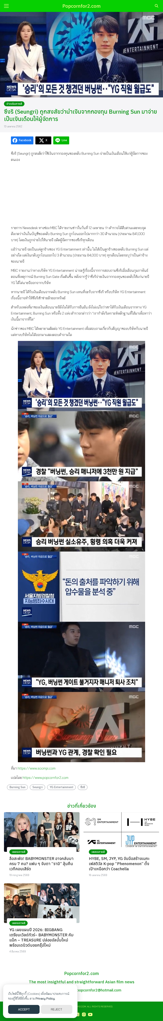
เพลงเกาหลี (18, 852)
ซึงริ (82, 787)
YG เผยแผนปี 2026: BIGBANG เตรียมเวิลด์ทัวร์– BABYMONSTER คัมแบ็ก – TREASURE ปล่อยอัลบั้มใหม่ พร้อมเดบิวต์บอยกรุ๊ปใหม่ (41, 937)
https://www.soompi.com (36, 768)
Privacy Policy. (45, 998)
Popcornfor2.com (81, 6)
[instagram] (84, 1014)
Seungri (37, 787)
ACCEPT (24, 1009)
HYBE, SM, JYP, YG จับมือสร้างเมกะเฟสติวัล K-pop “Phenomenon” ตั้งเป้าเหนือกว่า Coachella (119, 863)
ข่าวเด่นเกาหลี (14, 104)
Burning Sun (17, 787)
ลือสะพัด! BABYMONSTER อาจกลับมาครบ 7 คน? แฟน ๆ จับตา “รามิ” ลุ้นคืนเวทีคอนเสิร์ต (41, 863)
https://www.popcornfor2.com (45, 777)
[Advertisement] (81, 193)
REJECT (56, 1009)
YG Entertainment (61, 787)
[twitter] (77, 1014)
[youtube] (90, 1014)
